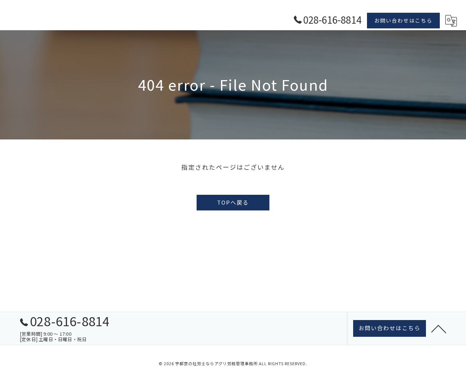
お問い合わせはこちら (403, 20)
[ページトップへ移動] (438, 328)
